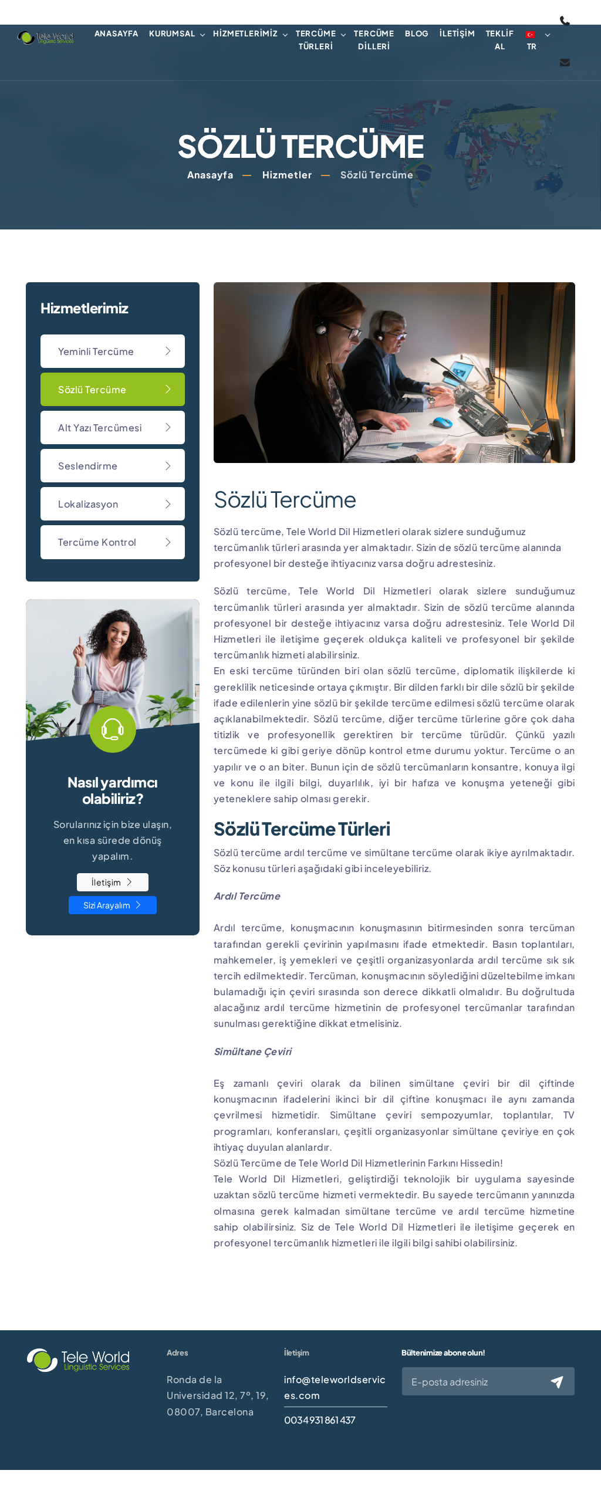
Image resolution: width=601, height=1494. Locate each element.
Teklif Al (500, 40)
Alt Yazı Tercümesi (99, 427)
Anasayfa (116, 33)
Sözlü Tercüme (92, 389)
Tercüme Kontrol (97, 542)
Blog (417, 33)
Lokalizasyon (88, 504)
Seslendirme (88, 465)
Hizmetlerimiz (245, 33)
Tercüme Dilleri (374, 40)
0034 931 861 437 (319, 1420)
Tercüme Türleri (316, 40)
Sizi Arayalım (107, 905)
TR (532, 46)
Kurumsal (172, 33)
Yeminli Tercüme (96, 351)
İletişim (457, 33)
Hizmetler (287, 174)
